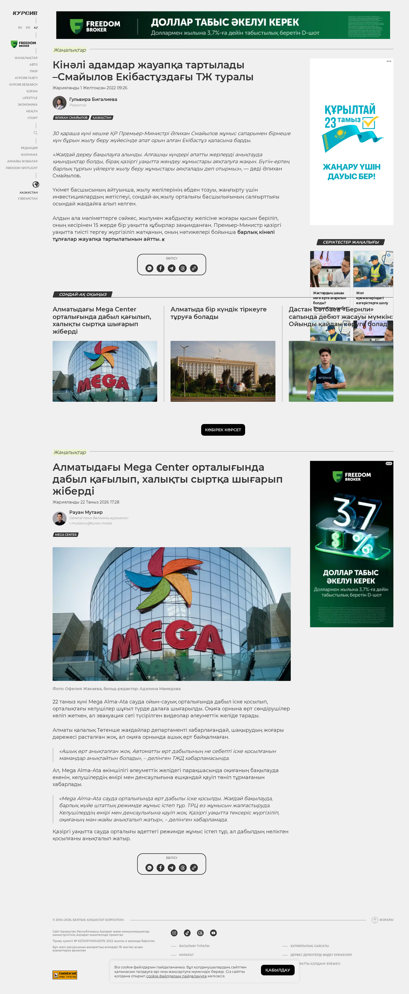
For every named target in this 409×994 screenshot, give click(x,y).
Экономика (28, 104)
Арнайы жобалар (22, 161)
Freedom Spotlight (22, 168)
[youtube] (213, 933)
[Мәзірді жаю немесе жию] (36, 133)
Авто (33, 64)
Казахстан (28, 192)
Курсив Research (23, 84)
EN (28, 27)
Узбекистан (28, 198)
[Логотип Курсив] (25, 13)
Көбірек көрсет (223, 429)
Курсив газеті (26, 78)
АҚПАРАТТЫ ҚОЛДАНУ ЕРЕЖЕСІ (315, 964)
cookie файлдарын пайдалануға (176, 976)
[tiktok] (187, 933)
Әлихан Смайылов (71, 118)
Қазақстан (102, 118)
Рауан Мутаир (86, 512)
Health (32, 111)
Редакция (29, 148)
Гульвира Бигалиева (93, 99)
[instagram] (174, 933)
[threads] (200, 933)
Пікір (34, 71)
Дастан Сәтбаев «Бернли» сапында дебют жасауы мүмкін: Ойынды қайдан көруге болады (341, 317)
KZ (36, 27)
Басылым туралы (194, 946)
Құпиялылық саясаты (309, 946)
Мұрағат (186, 955)
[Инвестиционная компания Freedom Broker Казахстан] (23, 44)
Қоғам (32, 91)
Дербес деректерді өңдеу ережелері (321, 955)
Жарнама (29, 155)
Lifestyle (30, 98)
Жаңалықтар (26, 58)
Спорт (33, 118)
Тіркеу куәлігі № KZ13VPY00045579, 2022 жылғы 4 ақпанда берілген (104, 941)
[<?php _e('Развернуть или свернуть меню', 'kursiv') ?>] (36, 184)
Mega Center (66, 535)
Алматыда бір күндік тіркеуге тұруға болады (219, 313)
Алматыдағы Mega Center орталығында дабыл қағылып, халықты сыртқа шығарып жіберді (102, 320)
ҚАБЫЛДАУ (277, 970)
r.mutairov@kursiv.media (90, 523)
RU (20, 27)
